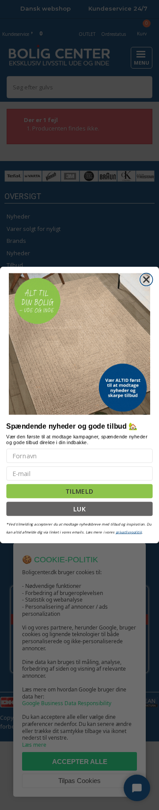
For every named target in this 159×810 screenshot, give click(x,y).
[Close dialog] (146, 279)
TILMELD (79, 491)
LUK (79, 509)
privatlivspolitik (129, 532)
